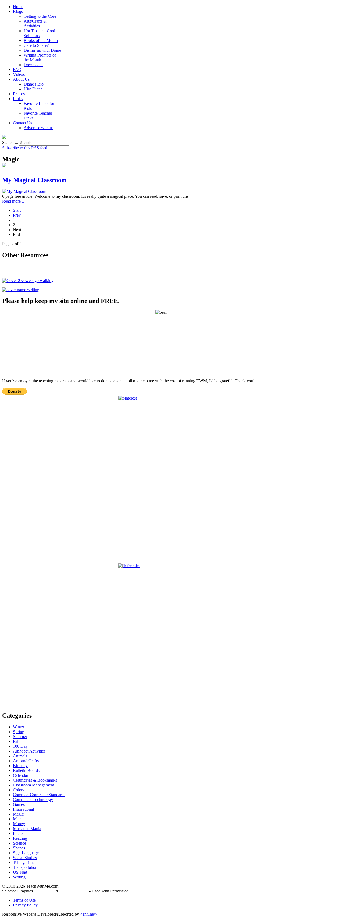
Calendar (20, 775)
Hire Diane (33, 89)
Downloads (33, 64)
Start (17, 210)
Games (19, 804)
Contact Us (22, 123)
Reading (20, 838)
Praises (19, 93)
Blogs (18, 11)
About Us (21, 79)
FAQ (17, 69)
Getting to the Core (40, 16)
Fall (16, 741)
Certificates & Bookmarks (35, 780)
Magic (18, 814)
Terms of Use (24, 900)
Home (18, 6)
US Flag (20, 872)
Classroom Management (33, 785)
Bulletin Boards (26, 770)
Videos (19, 74)
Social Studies (25, 857)
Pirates (18, 833)
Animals (20, 756)
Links (18, 98)
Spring (18, 731)
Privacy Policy (25, 905)
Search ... (10, 142)
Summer (20, 736)
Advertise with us (38, 127)
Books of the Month (41, 40)
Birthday (20, 765)
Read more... (13, 201)
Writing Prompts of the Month (40, 57)
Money (19, 823)
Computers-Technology (33, 799)
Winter (18, 727)
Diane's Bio (34, 84)
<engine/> (88, 914)
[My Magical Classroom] (24, 191)
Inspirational (23, 809)
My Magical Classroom (34, 180)
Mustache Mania (27, 828)
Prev (17, 215)
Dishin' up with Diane (42, 50)
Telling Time (23, 862)
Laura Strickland (74, 891)
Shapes (19, 848)
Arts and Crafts (26, 760)
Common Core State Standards (39, 794)
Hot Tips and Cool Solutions (39, 33)
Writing (19, 877)
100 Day (20, 746)
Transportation (25, 867)
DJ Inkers (46, 891)
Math (17, 819)
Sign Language (26, 853)
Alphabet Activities (29, 751)
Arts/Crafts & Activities (35, 23)
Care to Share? (36, 45)
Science (19, 843)
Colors (18, 790)
